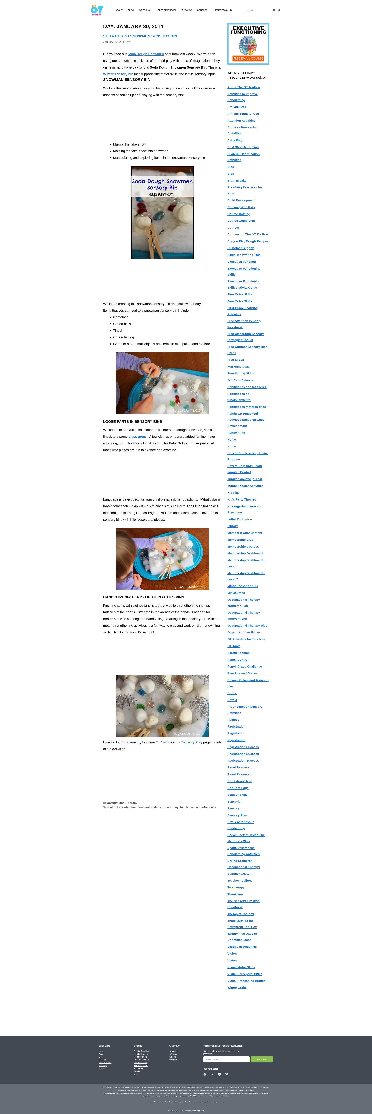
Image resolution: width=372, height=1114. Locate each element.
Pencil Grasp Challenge (244, 666)
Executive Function (241, 261)
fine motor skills (149, 807)
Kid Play (233, 492)
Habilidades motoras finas (246, 406)
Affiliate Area (236, 106)
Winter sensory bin (118, 74)
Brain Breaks (236, 180)
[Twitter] (226, 1074)
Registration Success (243, 747)
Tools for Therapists (141, 1051)
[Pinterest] (219, 1074)
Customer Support (240, 248)
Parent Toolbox (238, 652)
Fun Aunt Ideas (238, 366)
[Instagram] (212, 1074)
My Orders (173, 1054)
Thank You (235, 894)
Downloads (173, 1060)
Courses (202, 10)
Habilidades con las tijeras (247, 387)
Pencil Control (237, 659)
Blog (131, 10)
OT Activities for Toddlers (246, 639)
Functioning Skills (240, 373)
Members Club (223, 10)
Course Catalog (238, 214)
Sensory (233, 808)
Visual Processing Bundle (246, 980)
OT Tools (144, 10)
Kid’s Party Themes (241, 499)
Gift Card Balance (240, 380)
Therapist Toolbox (240, 914)
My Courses (236, 592)
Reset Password (239, 767)
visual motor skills (203, 807)
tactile (184, 807)
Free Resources (167, 10)
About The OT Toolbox (243, 87)
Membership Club (240, 539)
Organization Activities (244, 632)
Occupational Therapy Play (247, 625)
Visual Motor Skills (241, 967)
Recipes (233, 719)
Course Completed (241, 220)
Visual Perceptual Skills (244, 974)
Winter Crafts (237, 987)
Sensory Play (237, 815)
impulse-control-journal (244, 479)
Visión (232, 953)
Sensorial (234, 801)
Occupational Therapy (122, 802)
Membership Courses (243, 546)
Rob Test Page (238, 788)
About (119, 10)
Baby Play (234, 140)
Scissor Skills (237, 794)
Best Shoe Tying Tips (243, 147)
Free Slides (235, 359)
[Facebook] (204, 1074)
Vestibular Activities (242, 946)
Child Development (241, 200)
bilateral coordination (122, 807)
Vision (232, 960)
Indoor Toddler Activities (245, 485)
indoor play (170, 807)
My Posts (172, 1057)
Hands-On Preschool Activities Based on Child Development (246, 419)
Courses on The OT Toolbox (248, 234)
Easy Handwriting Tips (244, 254)
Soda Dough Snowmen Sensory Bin (140, 36)
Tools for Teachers (141, 1054)
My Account (173, 1051)
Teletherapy (236, 887)
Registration (236, 726)
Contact (102, 1069)
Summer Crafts (238, 873)
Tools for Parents (140, 1057)
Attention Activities (241, 120)
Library (232, 526)
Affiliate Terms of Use (243, 113)
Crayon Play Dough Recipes (248, 241)
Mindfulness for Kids (242, 586)
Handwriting (236, 432)
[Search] (262, 10)
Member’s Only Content (244, 532)
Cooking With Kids (241, 207)
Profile (232, 693)
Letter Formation (239, 519)
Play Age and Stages (242, 673)
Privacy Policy (198, 1111)
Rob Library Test (239, 781)
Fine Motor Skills (239, 294)
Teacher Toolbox (239, 880)
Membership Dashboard (245, 553)
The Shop (187, 10)
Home (231, 439)
